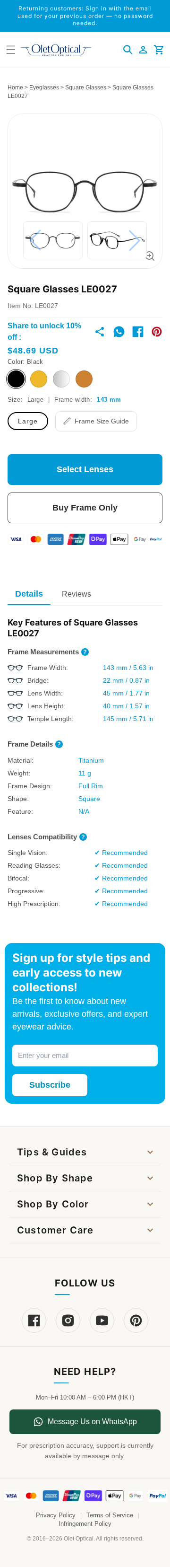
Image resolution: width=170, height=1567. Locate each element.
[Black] (16, 378)
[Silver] (61, 378)
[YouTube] (102, 1320)
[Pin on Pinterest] (156, 331)
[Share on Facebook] (138, 331)
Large (28, 421)
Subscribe (49, 1085)
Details (29, 594)
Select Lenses (85, 469)
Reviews (76, 594)
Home (15, 87)
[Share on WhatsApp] (119, 331)
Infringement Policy (85, 1524)
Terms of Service (109, 1515)
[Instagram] (68, 1320)
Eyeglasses (44, 87)
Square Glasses (85, 87)
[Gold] (38, 378)
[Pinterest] (136, 1320)
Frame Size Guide (102, 421)
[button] (128, 49)
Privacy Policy (56, 1515)
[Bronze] (84, 378)
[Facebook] (34, 1320)
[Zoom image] (150, 256)
